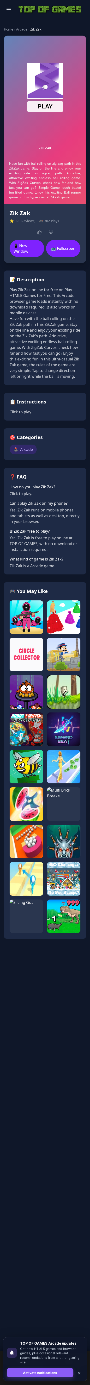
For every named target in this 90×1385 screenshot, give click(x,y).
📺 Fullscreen (63, 248)
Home (8, 29)
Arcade (21, 29)
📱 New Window (20, 248)
